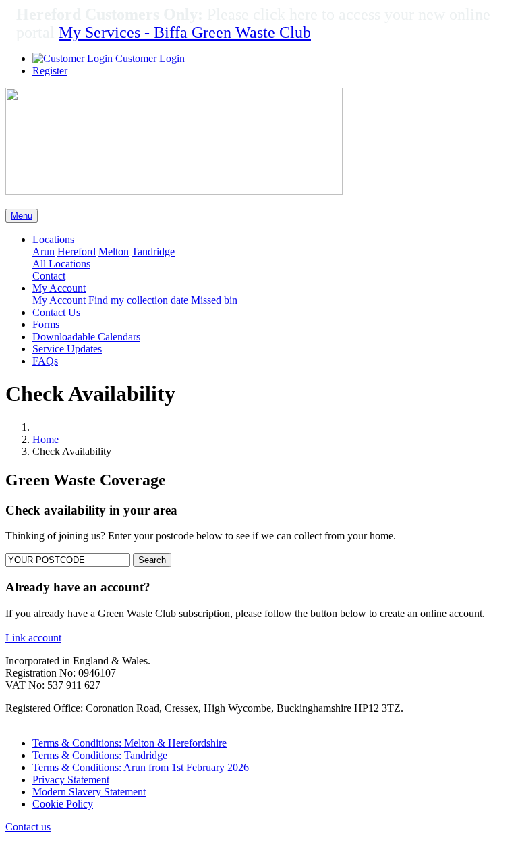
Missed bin (214, 300)
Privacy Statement (70, 779)
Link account (33, 637)
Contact (48, 276)
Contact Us (56, 312)
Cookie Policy (62, 804)
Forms (45, 324)
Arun (43, 251)
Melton (113, 251)
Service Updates (67, 348)
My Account (59, 300)
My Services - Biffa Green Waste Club (185, 32)
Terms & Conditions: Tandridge (99, 755)
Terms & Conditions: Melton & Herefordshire (129, 743)
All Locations (61, 263)
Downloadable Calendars (86, 336)
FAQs (45, 361)
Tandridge (153, 251)
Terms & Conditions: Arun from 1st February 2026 (140, 767)
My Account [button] (59, 288)
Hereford (76, 251)
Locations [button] (53, 239)
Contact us (28, 827)
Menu (21, 216)
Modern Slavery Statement (89, 791)
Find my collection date (138, 300)
